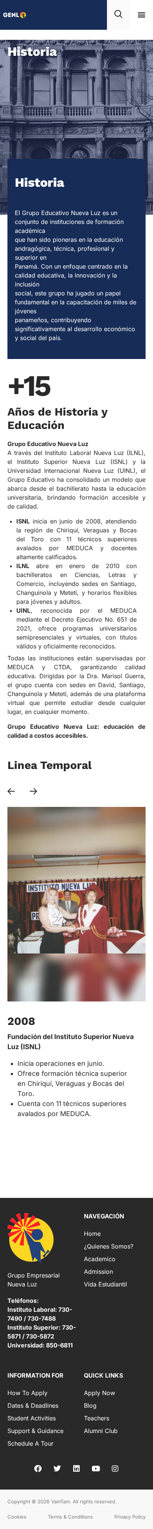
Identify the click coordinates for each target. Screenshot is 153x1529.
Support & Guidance (35, 1431)
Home (92, 1233)
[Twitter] (57, 1468)
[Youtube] (95, 1468)
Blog (90, 1405)
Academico (99, 1259)
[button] (142, 15)
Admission (98, 1271)
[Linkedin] (76, 1468)
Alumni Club (101, 1431)
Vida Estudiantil (105, 1284)
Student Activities (31, 1418)
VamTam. (61, 1501)
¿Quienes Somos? (108, 1246)
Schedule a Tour (30, 1443)
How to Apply (27, 1393)
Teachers (96, 1418)
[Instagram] (115, 1468)
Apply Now (99, 1393)
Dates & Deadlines (32, 1405)
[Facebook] (38, 1468)
